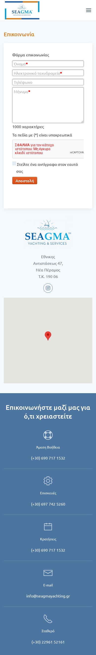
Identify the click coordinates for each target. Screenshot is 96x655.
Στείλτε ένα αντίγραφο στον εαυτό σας (47, 167)
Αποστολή (25, 180)
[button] (48, 335)
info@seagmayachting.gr (48, 595)
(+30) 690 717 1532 (48, 457)
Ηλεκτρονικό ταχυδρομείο (38, 73)
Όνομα (21, 63)
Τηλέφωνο (23, 82)
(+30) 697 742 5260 (48, 503)
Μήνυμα (22, 91)
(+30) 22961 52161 (48, 641)
